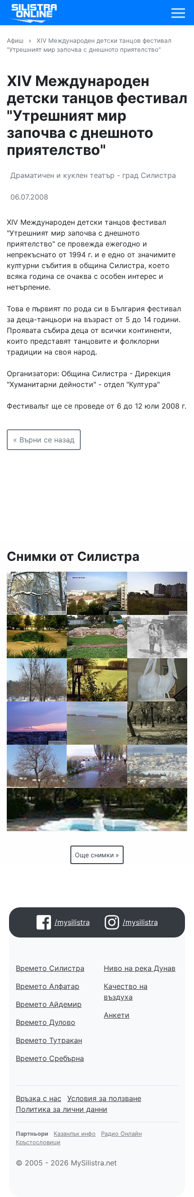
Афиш (15, 40)
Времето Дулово (45, 1022)
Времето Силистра (50, 968)
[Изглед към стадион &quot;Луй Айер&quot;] (157, 766)
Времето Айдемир (49, 1004)
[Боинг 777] (157, 593)
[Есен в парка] (37, 636)
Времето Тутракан (49, 1040)
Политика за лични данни (61, 1109)
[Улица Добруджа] (97, 593)
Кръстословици (38, 1142)
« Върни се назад (43, 439)
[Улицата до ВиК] (157, 636)
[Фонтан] (97, 809)
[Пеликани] (157, 679)
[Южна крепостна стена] (97, 636)
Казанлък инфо (75, 1133)
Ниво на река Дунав (140, 968)
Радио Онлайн (121, 1133)
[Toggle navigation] (178, 13)
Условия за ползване (104, 1098)
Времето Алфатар (47, 986)
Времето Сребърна (50, 1058)
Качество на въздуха (126, 991)
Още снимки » (97, 855)
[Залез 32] (37, 723)
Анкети (116, 1014)
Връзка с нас (38, 1098)
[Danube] (97, 679)
